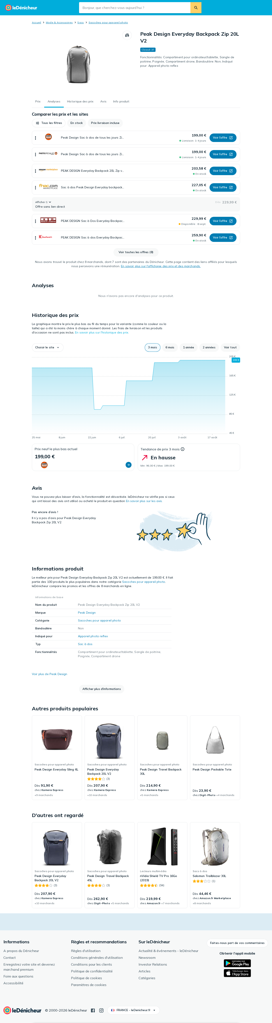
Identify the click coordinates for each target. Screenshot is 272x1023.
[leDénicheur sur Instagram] (101, 1010)
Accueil (36, 22)
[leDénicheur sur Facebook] (92, 1010)
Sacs (80, 22)
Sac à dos (85, 644)
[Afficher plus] (35, 138)
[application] (136, 397)
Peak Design (87, 612)
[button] (48, 123)
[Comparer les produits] (127, 35)
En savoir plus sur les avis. (144, 501)
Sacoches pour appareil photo (108, 22)
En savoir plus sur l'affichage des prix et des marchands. (161, 266)
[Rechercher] (195, 7)
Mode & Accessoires (59, 22)
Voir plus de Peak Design (49, 674)
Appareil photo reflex (93, 636)
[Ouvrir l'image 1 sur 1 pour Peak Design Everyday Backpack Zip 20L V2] (77, 62)
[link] (57, 757)
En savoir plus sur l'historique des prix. (102, 332)
